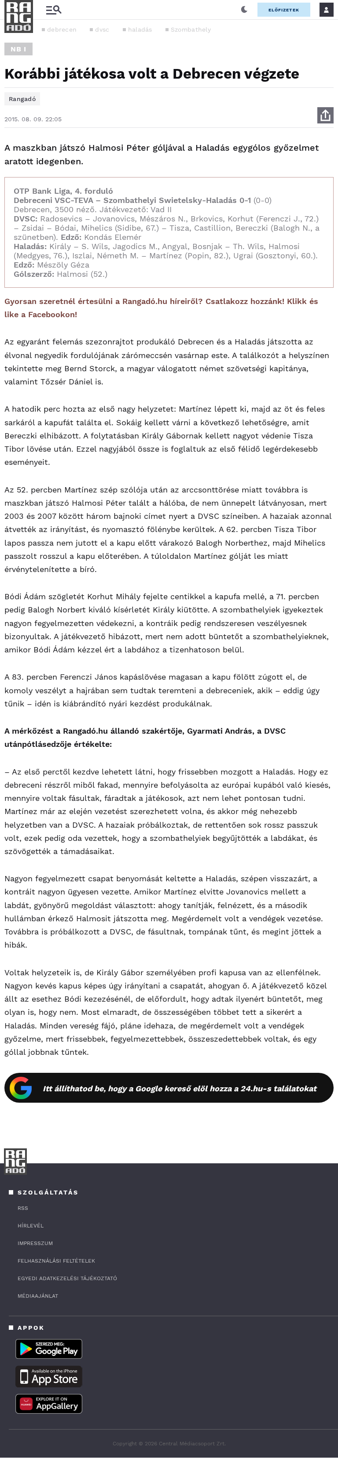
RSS (23, 1208)
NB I (18, 49)
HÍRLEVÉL (31, 1226)
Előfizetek (283, 9)
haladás (140, 29)
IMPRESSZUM (35, 1243)
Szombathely (191, 29)
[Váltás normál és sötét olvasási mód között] (244, 9)
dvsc (102, 29)
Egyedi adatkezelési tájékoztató (67, 1278)
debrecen (62, 29)
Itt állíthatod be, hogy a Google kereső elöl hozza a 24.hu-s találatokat (179, 1088)
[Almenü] (54, 10)
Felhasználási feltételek (56, 1261)
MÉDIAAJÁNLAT (38, 1296)
